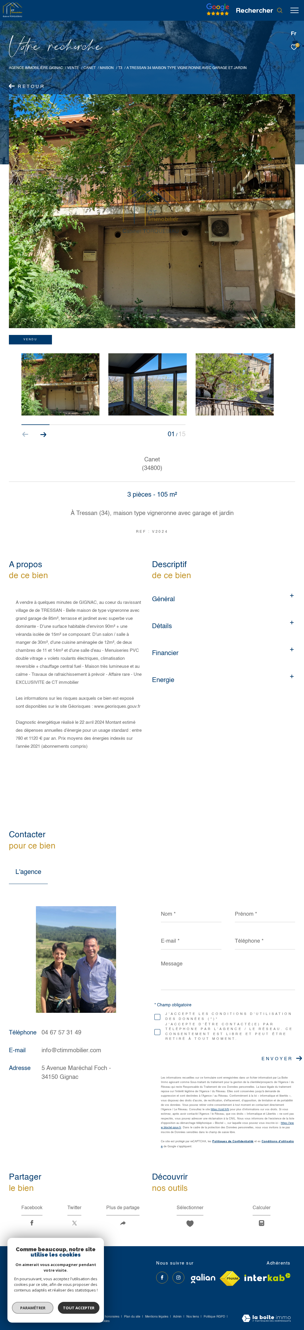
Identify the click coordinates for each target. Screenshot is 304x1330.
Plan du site (132, 1316)
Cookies (104, 1321)
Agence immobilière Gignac (36, 68)
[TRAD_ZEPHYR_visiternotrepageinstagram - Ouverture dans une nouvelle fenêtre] (178, 1278)
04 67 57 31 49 (61, 1033)
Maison (107, 68)
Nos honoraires (109, 1316)
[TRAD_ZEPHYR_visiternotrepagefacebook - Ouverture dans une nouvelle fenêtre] (162, 1278)
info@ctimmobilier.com (71, 1051)
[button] (43, 434)
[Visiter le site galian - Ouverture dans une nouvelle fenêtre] (203, 1278)
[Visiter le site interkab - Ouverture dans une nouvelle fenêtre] (267, 1277)
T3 (120, 68)
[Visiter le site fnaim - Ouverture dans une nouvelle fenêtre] (230, 1278)
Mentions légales (157, 1316)
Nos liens (193, 1316)
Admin (178, 1316)
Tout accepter (78, 1307)
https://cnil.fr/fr (220, 1109)
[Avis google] (217, 15)
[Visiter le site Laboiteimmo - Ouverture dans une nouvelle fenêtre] (266, 1319)
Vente (73, 68)
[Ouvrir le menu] (294, 10)
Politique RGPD (214, 1316)
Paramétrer (32, 1307)
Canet (89, 68)
